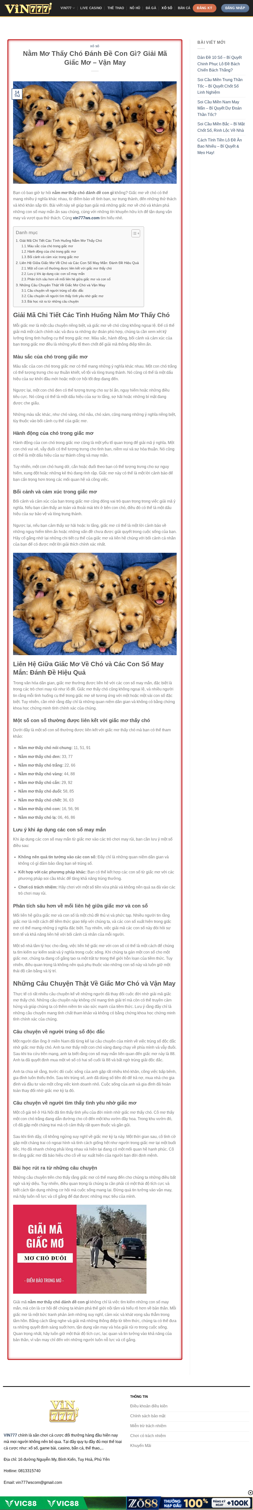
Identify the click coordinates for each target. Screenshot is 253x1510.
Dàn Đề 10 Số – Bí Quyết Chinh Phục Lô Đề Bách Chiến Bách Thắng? (219, 63)
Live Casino (91, 8)
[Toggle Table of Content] (133, 233)
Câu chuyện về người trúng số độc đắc (55, 290)
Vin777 (66, 8)
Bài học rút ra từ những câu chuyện (53, 301)
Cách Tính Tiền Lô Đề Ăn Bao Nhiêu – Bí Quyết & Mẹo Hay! (219, 146)
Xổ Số (167, 8)
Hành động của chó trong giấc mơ (51, 251)
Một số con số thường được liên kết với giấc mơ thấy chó (69, 268)
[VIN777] (28, 8)
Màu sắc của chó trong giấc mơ (50, 246)
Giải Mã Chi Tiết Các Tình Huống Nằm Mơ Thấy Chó (61, 241)
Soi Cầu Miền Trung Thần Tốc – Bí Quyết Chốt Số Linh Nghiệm (220, 86)
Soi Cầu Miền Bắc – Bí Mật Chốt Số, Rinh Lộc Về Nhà (221, 127)
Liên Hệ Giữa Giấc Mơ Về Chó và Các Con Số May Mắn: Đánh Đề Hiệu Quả (79, 263)
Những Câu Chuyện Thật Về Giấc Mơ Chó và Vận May (62, 285)
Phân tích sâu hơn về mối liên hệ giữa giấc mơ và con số (68, 279)
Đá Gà (151, 8)
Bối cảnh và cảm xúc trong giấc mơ (53, 257)
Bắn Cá (184, 8)
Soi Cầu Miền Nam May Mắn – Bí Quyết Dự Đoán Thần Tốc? (219, 108)
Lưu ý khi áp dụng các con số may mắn (55, 274)
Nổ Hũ (135, 8)
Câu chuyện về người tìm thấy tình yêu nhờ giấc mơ (65, 296)
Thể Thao (115, 8)
